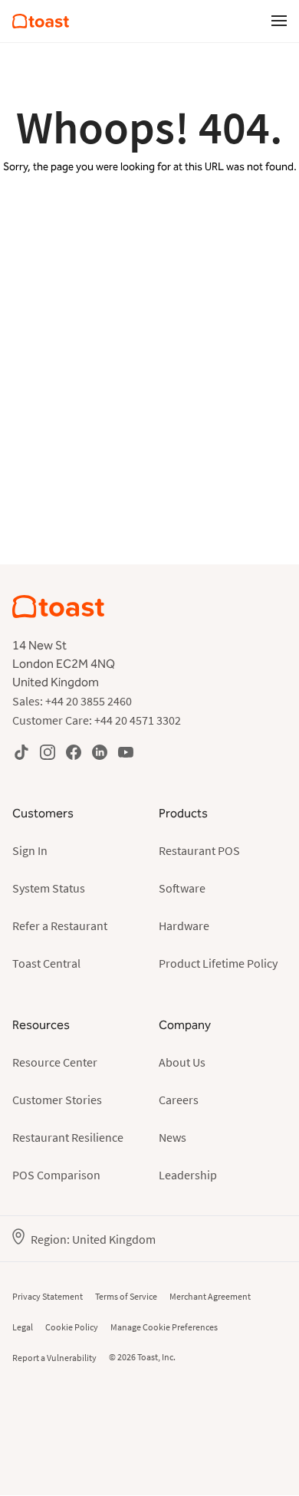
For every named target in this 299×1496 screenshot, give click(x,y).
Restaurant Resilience (67, 1137)
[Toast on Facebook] (73, 751)
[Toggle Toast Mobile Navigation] (279, 20)
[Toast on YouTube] (126, 751)
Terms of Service (126, 1296)
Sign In (30, 850)
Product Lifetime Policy (218, 963)
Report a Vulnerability (54, 1357)
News (172, 1137)
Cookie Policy (71, 1327)
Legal (22, 1327)
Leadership (188, 1174)
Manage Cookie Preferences (164, 1327)
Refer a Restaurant (59, 925)
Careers (179, 1099)
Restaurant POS (199, 850)
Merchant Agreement (210, 1296)
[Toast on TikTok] (21, 751)
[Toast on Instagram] (47, 751)
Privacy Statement (47, 1296)
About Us (182, 1062)
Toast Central (46, 963)
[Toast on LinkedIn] (99, 751)
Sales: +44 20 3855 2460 (72, 701)
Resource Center (54, 1062)
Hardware (184, 925)
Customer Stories (57, 1099)
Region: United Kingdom (93, 1239)
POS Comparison (56, 1174)
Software (182, 888)
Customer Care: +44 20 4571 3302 (96, 720)
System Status (48, 888)
